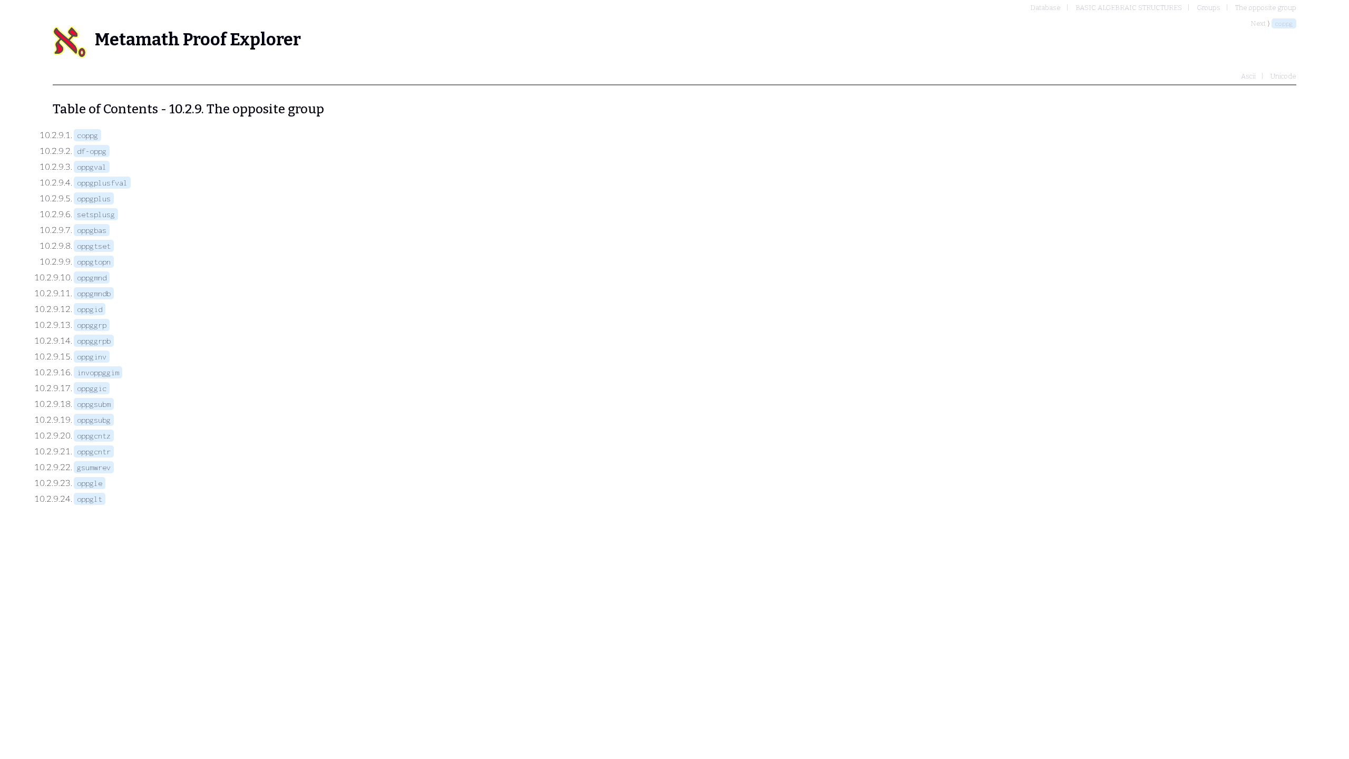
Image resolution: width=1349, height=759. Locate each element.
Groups (1208, 8)
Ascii (1248, 76)
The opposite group (1265, 8)
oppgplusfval (102, 182)
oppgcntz (94, 435)
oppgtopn (94, 261)
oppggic (91, 388)
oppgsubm (94, 404)
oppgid (89, 309)
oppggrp (91, 324)
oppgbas (91, 230)
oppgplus (94, 198)
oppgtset (94, 245)
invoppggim (98, 372)
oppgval (91, 166)
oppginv (91, 356)
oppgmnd (91, 277)
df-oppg (91, 151)
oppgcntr (94, 451)
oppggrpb (94, 340)
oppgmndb (94, 293)
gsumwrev (94, 467)
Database (1045, 8)
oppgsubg (94, 419)
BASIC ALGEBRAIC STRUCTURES (1129, 8)
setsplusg (96, 214)
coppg (1284, 23)
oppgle (89, 483)
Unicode (1283, 76)
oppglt (89, 498)
